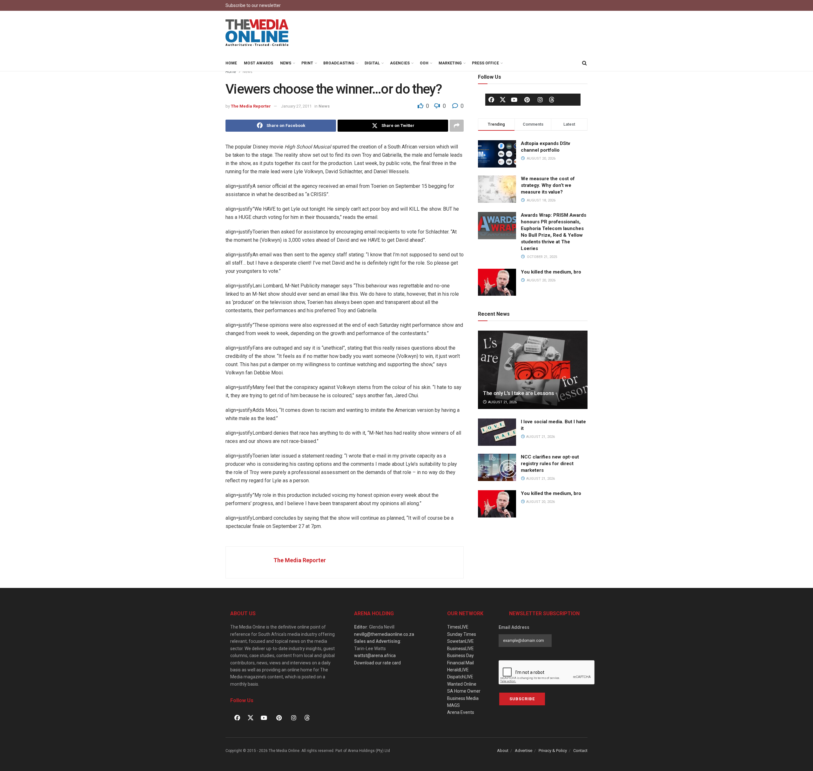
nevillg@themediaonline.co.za (384, 634)
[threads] (551, 99)
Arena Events (460, 712)
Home (231, 63)
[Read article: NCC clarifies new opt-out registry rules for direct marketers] (497, 467)
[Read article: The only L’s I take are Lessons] (533, 370)
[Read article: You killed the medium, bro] (497, 503)
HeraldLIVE (458, 669)
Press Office (485, 63)
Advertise (523, 750)
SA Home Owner (463, 691)
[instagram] (540, 99)
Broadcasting (338, 63)
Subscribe (522, 698)
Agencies (400, 63)
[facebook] (491, 99)
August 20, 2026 (540, 502)
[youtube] (514, 99)
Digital (372, 63)
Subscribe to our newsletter (253, 5)
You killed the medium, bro (551, 272)
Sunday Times (461, 634)
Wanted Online (461, 684)
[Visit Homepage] (257, 33)
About (502, 750)
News (285, 63)
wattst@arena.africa (375, 655)
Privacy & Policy (553, 750)
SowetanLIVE (460, 641)
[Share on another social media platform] (457, 126)
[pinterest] (527, 99)
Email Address (514, 627)
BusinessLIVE (460, 648)
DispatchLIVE (460, 676)
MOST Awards (258, 63)
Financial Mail (460, 662)
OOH (424, 63)
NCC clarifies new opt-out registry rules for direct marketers (550, 463)
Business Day (460, 655)
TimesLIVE (457, 626)
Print (307, 63)
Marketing (450, 63)
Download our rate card (377, 662)
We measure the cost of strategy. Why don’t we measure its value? (548, 185)
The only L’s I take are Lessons (518, 393)
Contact (580, 750)
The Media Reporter (251, 106)
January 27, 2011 (296, 106)
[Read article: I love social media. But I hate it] (497, 432)
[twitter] (502, 99)
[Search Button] (584, 63)
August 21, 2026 (502, 402)
